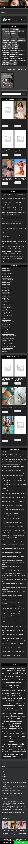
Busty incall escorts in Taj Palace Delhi (10, 513)
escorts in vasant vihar (14, 754)
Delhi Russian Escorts (7, 307)
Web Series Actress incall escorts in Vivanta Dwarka (14, 484)
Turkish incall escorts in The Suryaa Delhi (11, 464)
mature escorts (5, 50)
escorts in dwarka (18, 671)
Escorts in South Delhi (7, 77)
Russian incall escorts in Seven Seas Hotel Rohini (13, 641)
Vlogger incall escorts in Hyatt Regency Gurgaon (13, 475)
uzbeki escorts (22, 60)
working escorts (5, 64)
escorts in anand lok (9, 668)
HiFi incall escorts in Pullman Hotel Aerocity (12, 560)
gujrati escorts (5, 41)
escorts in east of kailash (11, 673)
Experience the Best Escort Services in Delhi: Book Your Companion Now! (7, 81)
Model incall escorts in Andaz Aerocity (11, 611)
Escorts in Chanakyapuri (7, 279)
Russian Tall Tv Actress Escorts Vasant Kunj (12, 258)
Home (3, 766)
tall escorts (20, 58)
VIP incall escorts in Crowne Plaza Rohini (11, 470)
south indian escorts (13, 56)
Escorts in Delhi (5, 268)
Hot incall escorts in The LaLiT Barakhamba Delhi (13, 570)
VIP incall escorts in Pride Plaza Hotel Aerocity (13, 473)
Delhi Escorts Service (7, 299)
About (3, 768)
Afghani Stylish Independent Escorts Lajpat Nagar (13, 212)
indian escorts (15, 44)
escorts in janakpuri (9, 685)
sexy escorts (21, 54)
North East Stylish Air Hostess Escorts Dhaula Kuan (14, 241)
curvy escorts (15, 37)
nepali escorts (21, 50)
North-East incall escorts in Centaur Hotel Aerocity (13, 624)
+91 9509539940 (7, 842)
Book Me (5, 126)
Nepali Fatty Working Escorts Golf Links (11, 253)
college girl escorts (6, 37)
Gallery (3, 771)
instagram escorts (6, 46)
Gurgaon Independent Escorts (9, 346)
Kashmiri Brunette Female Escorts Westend (12, 207)
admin (4, 85)
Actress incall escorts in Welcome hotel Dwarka (13, 491)
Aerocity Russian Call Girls (8, 323)
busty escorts (14, 33)
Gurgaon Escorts (5, 332)
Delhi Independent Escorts (8, 309)
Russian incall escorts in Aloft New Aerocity (12, 638)
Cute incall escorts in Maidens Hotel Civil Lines (13, 530)
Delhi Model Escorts (6, 306)
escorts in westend (9, 757)
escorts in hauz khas (13, 683)
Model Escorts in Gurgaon (8, 343)
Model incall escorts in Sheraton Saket (11, 613)
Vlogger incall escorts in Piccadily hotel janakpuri (13, 478)
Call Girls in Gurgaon (6, 290)
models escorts (13, 50)
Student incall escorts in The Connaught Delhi (12, 454)
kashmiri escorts (16, 48)
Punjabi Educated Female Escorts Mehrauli (12, 239)
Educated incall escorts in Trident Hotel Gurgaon (13, 535)
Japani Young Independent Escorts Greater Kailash (13, 226)
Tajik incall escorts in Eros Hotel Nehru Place (12, 456)
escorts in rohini (13, 734)
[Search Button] (26, 7)
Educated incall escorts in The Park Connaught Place (14, 532)
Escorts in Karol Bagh (7, 276)
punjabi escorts (5, 54)
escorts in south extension (12, 747)
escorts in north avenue (15, 713)
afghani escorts (5, 29)
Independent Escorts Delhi (8, 303)
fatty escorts (14, 39)
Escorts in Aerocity (6, 270)
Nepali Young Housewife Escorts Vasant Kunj (12, 221)
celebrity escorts (6, 35)
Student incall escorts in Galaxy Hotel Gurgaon (12, 452)
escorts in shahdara (9, 739)
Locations (4, 776)
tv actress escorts (13, 60)
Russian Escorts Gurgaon (7, 327)
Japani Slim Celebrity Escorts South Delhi (11, 223)
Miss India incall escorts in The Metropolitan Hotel (13, 606)
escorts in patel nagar (13, 721)
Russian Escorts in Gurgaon (8, 338)
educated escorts (5, 39)
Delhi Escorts (5, 298)
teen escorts (5, 60)
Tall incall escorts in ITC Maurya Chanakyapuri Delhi (14, 459)
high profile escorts (21, 41)
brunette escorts (6, 33)
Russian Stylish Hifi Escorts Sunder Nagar (11, 251)
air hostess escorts (14, 29)
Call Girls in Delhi (6, 312)
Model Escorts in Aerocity (8, 321)
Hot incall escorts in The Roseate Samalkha (12, 573)
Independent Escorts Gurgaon (9, 335)
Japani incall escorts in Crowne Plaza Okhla (12, 595)
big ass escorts (5, 31)
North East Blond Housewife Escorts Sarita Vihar (13, 246)
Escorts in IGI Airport (7, 281)
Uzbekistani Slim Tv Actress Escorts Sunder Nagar (14, 248)
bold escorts (21, 31)
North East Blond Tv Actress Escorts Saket (12, 209)
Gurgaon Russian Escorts (7, 348)
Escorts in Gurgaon (6, 282)
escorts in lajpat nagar (7, 690)
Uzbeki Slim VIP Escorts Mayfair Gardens (11, 204)
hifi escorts (12, 41)
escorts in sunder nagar (10, 749)
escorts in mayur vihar (17, 703)
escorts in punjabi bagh (10, 726)
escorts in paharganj (9, 716)
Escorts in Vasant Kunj (7, 278)
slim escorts (5, 56)
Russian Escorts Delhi (7, 304)
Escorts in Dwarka (6, 271)
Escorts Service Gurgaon (7, 340)
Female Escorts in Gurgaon (8, 334)
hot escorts (4, 43)
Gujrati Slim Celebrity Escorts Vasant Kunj (11, 202)
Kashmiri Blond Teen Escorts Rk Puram (11, 244)
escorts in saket (19, 736)
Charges (4, 774)
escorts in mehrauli (9, 706)
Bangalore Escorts (6, 324)
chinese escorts (14, 35)
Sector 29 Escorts (6, 329)
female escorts (22, 39)
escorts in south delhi (15, 744)
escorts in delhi (7, 75)
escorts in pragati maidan (11, 723)
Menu (4, 7)
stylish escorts (5, 58)
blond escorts (13, 31)
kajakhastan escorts (6, 48)
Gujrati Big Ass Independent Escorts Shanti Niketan (14, 228)
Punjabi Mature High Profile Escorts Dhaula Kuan (13, 261)
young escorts (14, 64)
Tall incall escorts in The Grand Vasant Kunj (12, 461)
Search (3, 92)
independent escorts (6, 44)
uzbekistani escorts (6, 62)
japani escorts (15, 46)
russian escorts (13, 54)
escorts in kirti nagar (15, 688)
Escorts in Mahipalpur (7, 274)
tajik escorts (13, 58)
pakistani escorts (15, 52)
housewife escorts (13, 43)
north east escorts (6, 52)
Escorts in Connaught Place (8, 273)
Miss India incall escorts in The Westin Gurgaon (13, 608)
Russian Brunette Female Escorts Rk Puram (12, 214)
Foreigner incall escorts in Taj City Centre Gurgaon (13, 541)
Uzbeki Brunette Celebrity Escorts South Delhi (12, 256)
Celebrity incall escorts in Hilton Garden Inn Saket (13, 516)
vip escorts (14, 62)
